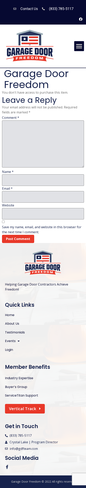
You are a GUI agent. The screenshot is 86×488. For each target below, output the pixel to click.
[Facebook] (80, 19)
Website (8, 205)
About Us (12, 323)
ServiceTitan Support (21, 395)
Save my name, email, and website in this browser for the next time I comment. (41, 229)
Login (9, 349)
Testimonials (15, 332)
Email (7, 188)
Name (8, 172)
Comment (10, 117)
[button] (79, 46)
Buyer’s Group (16, 387)
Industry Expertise (19, 378)
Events (10, 341)
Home (9, 315)
